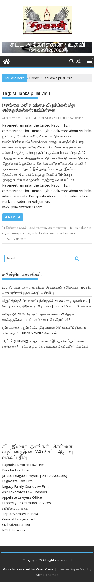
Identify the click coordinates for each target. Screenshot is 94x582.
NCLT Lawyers (13, 530)
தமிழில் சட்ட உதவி (15, 508)
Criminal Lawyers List (18, 519)
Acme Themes (47, 574)
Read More (12, 217)
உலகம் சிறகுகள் (37, 228)
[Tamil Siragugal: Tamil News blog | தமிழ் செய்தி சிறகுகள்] (6, 61)
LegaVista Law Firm (17, 481)
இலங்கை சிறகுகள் (16, 228)
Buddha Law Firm (15, 470)
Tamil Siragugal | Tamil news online (60, 118)
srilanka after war (43, 233)
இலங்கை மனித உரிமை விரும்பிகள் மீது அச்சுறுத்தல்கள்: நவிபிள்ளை (38, 107)
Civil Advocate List (16, 524)
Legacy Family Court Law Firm (25, 486)
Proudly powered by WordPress (28, 569)
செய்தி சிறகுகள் (57, 228)
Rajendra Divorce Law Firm (23, 464)
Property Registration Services (26, 502)
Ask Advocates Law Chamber (24, 492)
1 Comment (18, 239)
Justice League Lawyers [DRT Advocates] (34, 475)
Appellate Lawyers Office (22, 497)
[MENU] (89, 61)
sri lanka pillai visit (18, 233)
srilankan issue (65, 233)
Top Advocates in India (20, 513)
